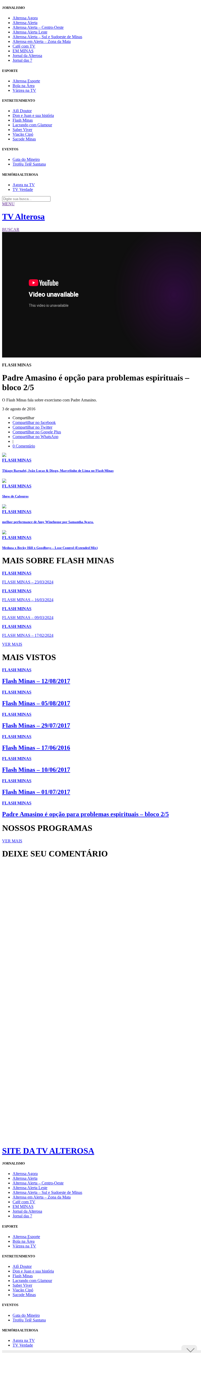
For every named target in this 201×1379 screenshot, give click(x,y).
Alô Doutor (22, 111)
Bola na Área (24, 85)
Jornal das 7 (22, 60)
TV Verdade (23, 189)
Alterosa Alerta (25, 22)
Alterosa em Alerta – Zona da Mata (42, 41)
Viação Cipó (23, 134)
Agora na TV (24, 185)
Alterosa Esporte (26, 81)
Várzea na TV (24, 90)
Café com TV (24, 46)
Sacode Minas (24, 139)
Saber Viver (22, 129)
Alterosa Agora (25, 18)
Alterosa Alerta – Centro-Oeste (38, 27)
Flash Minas (23, 120)
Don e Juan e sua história (33, 115)
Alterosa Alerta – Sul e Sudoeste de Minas (47, 37)
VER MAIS (12, 644)
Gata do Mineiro (26, 159)
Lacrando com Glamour (32, 125)
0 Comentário (24, 446)
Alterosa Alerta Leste (30, 32)
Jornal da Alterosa (27, 55)
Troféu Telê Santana (29, 164)
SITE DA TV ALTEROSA (48, 1150)
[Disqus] (100, 934)
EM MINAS (23, 51)
